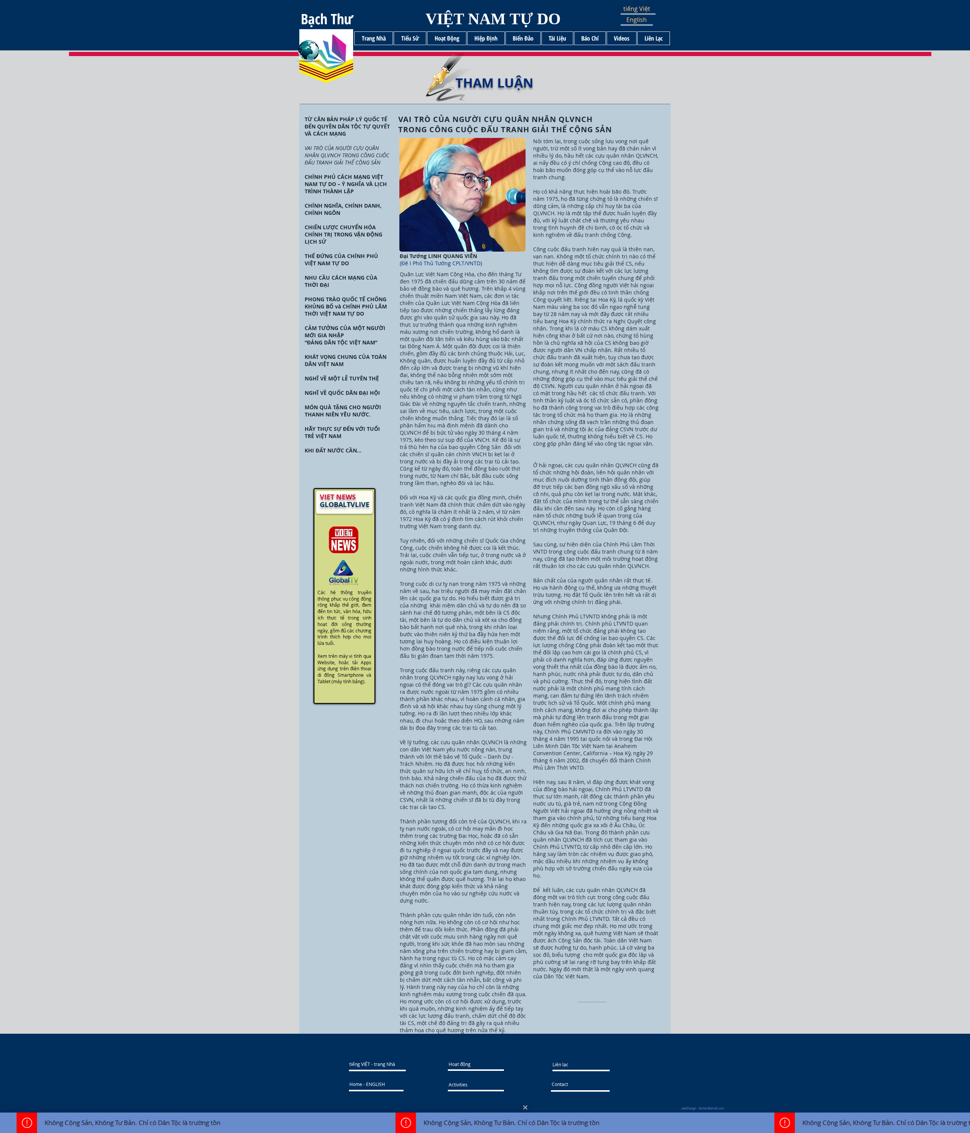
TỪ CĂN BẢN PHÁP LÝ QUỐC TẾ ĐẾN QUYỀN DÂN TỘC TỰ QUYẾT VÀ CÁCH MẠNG (347, 126)
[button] (643, 9)
